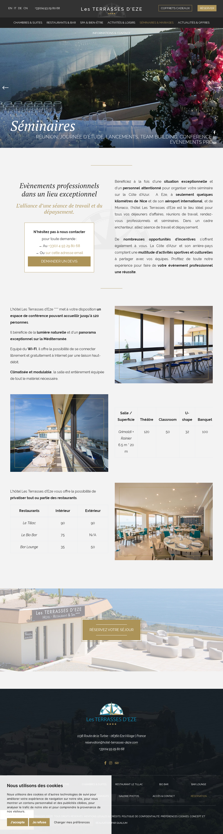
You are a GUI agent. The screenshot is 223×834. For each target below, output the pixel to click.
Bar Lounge (198, 784)
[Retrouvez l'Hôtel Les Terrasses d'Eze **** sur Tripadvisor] (214, 143)
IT (15, 8)
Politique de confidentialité (141, 816)
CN (26, 8)
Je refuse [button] (39, 822)
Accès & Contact (164, 796)
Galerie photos (129, 796)
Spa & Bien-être (91, 22)
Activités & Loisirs (121, 22)
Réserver (207, 8)
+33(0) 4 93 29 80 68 (64, 246)
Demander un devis (59, 261)
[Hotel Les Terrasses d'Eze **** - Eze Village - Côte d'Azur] (111, 713)
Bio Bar (163, 784)
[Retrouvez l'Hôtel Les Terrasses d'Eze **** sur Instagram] (214, 138)
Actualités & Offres (193, 22)
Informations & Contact (111, 33)
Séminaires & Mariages (157, 22)
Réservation (199, 796)
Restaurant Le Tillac (129, 784)
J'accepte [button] (17, 822)
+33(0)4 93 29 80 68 (47, 8)
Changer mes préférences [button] (72, 822)
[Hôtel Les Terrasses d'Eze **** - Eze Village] (111, 9)
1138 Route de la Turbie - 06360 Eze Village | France (111, 736)
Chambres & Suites (28, 22)
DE (20, 8)
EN (10, 8)
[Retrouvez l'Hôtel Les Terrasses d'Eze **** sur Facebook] (214, 132)
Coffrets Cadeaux (175, 8)
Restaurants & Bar (61, 22)
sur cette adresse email (64, 253)
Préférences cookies (175, 816)
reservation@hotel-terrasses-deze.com (111, 742)
